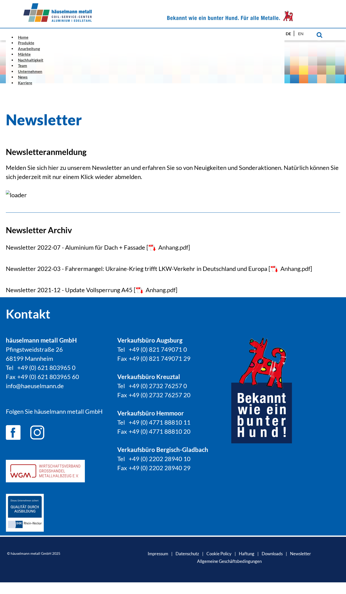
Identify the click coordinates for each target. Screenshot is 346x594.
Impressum (158, 553)
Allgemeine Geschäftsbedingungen (229, 561)
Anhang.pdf (173, 247)
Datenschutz (187, 553)
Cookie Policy (219, 553)
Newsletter (300, 553)
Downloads (272, 553)
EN (300, 33)
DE (289, 33)
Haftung (246, 553)
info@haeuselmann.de (35, 385)
